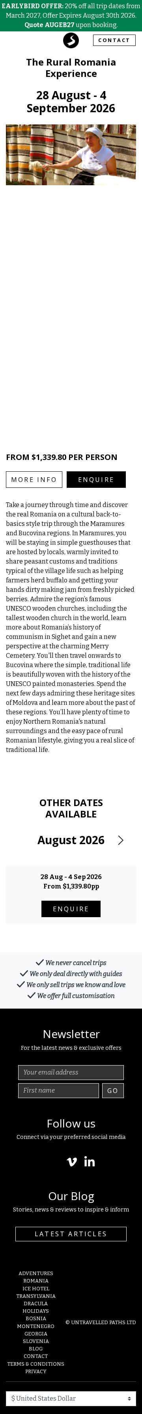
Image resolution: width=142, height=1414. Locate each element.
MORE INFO (34, 479)
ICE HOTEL (35, 1289)
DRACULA (36, 1303)
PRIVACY (36, 1371)
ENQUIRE (96, 479)
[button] (120, 840)
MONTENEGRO (35, 1326)
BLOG (36, 1349)
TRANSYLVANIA (36, 1296)
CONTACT (114, 40)
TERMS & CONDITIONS (35, 1364)
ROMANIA (36, 1281)
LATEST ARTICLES (71, 1234)
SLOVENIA (36, 1341)
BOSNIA (36, 1318)
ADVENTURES (36, 1273)
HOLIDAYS (35, 1311)
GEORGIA (35, 1334)
